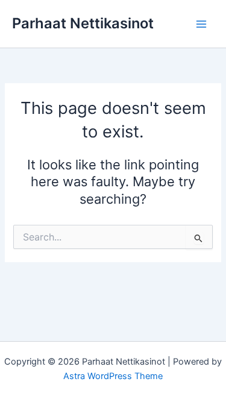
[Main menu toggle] (201, 24)
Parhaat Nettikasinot (83, 23)
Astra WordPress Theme (113, 376)
